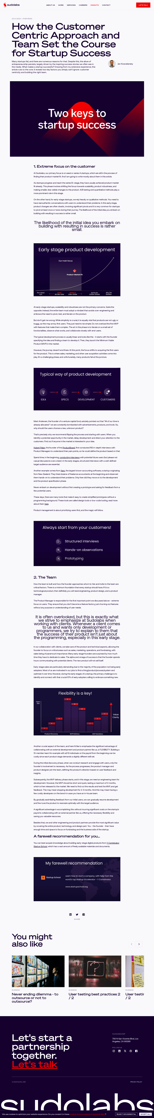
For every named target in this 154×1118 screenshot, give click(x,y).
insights (95, 5)
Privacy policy (136, 1082)
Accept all (145, 1114)
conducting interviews (70, 457)
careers (83, 5)
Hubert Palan (39, 447)
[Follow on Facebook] (136, 1051)
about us (50, 5)
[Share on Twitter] (77, 914)
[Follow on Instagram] (113, 1051)
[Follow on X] (125, 1051)
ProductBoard (69, 447)
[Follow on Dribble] (130, 1051)
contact (106, 5)
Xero (63, 470)
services (71, 5)
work (61, 5)
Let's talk (34, 1064)
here (46, 504)
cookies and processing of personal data (87, 1114)
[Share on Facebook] (83, 914)
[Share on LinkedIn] (70, 914)
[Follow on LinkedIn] (119, 1051)
